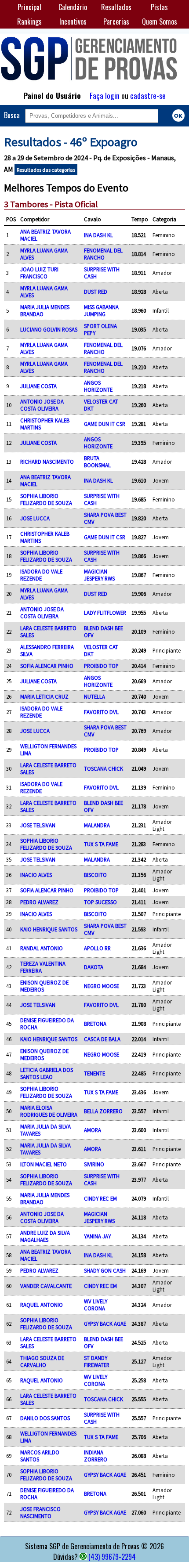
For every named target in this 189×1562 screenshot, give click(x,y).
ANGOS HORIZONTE (98, 386)
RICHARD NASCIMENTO (47, 461)
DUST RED (95, 291)
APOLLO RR (97, 948)
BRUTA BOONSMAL (97, 462)
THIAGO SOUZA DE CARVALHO (42, 1361)
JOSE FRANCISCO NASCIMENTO (40, 1512)
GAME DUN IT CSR (104, 423)
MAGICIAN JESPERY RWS (99, 575)
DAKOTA (93, 966)
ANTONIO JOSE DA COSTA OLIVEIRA (42, 405)
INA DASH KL (98, 234)
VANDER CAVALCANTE (46, 1285)
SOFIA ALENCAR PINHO (46, 665)
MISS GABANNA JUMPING (101, 310)
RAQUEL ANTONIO (41, 1304)
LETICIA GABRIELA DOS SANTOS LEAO (46, 1073)
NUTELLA (94, 696)
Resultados (116, 7)
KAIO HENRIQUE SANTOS (48, 929)
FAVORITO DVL (101, 711)
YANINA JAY (97, 1236)
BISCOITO (95, 874)
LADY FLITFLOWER (105, 612)
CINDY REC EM (100, 1198)
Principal (29, 7)
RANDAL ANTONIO (41, 948)
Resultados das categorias (46, 169)
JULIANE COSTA (38, 386)
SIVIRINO (94, 1164)
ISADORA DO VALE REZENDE (41, 575)
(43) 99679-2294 (112, 1556)
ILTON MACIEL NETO (43, 1164)
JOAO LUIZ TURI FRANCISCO (39, 273)
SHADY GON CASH (105, 1270)
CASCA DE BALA (102, 1039)
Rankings (29, 21)
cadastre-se (148, 95)
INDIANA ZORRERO (95, 1456)
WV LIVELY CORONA (95, 1305)
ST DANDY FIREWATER (96, 1361)
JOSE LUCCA (35, 518)
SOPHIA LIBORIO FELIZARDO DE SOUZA (46, 499)
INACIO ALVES (36, 874)
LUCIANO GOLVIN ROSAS (48, 329)
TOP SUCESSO (100, 901)
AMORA (92, 1129)
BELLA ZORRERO (103, 1111)
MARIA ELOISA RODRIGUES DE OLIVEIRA (48, 1111)
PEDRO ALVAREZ (39, 901)
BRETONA (95, 1023)
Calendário (72, 7)
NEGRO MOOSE (101, 985)
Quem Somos (159, 21)
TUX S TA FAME (101, 844)
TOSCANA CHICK (103, 768)
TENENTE (94, 1073)
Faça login (105, 95)
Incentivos (73, 21)
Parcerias (116, 21)
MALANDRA (97, 825)
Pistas (159, 7)
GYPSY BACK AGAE (105, 1323)
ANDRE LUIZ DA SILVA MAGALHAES (45, 1236)
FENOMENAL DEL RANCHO (103, 254)
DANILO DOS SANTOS (45, 1417)
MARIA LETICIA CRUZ (44, 696)
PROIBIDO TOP (101, 665)
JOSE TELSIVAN (37, 825)
